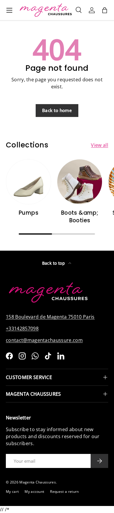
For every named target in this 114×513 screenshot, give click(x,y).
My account (34, 491)
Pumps (28, 213)
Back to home (57, 110)
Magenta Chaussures (37, 482)
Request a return (64, 491)
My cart (12, 491)
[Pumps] (28, 181)
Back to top (54, 263)
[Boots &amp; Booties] (79, 181)
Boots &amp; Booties (79, 216)
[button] (104, 10)
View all (99, 145)
